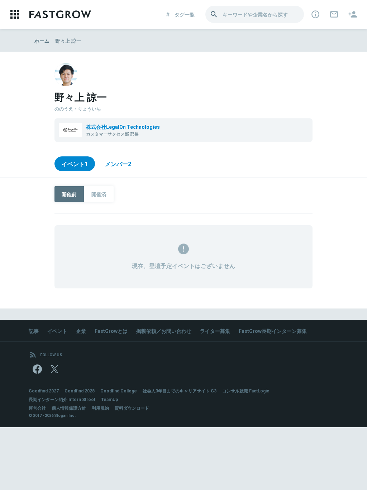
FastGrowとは (111, 330)
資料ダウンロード (132, 408)
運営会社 (37, 408)
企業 (81, 330)
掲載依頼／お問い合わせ (163, 330)
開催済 (98, 194)
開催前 (69, 194)
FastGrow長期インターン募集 (273, 330)
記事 (34, 330)
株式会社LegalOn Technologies (123, 126)
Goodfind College (118, 390)
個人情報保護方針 (69, 408)
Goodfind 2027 (44, 390)
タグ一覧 (185, 14)
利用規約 (100, 408)
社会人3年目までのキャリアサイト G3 (179, 390)
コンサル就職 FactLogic (245, 390)
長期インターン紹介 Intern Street (62, 399)
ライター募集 (215, 330)
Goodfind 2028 (80, 390)
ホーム (41, 40)
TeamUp (109, 399)
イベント (57, 330)
